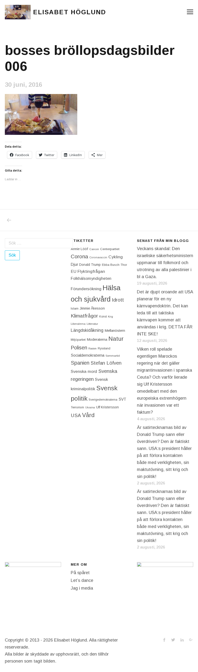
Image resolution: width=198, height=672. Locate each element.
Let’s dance (82, 580)
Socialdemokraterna (87, 355)
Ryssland (104, 348)
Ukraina (90, 407)
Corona (79, 256)
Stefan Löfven (106, 363)
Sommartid (113, 355)
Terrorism (77, 407)
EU (73, 271)
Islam (74, 308)
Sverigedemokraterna (103, 399)
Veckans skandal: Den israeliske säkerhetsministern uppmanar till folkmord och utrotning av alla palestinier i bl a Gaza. (165, 262)
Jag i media (82, 588)
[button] (18, 12)
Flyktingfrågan (91, 271)
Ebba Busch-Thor (114, 265)
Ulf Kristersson (107, 407)
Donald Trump (90, 265)
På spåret (80, 572)
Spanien (80, 363)
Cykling (115, 256)
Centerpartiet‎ (110, 249)
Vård (88, 415)
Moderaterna (97, 339)
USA (76, 415)
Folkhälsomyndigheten (91, 278)
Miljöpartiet (78, 339)
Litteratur (92, 323)
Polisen (79, 347)
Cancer (94, 249)
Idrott (118, 300)
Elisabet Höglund (69, 12)
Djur (74, 264)
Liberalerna (78, 323)
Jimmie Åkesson (92, 308)
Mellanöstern (115, 330)
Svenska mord (84, 371)
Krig (110, 316)
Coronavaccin (98, 257)
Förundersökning (86, 289)
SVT (122, 399)
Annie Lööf (79, 249)
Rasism (92, 348)
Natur (116, 338)
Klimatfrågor (84, 315)
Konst (103, 316)
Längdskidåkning (87, 330)
